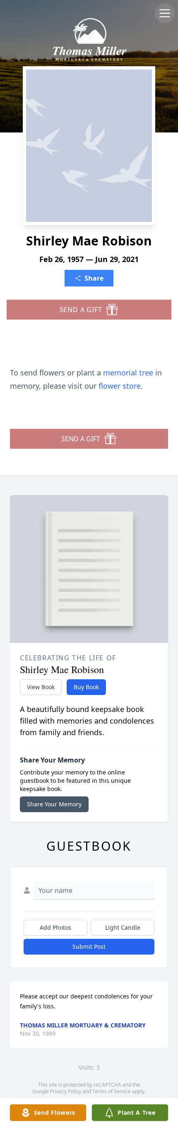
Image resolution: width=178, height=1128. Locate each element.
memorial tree (128, 373)
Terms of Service (111, 1091)
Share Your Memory (54, 804)
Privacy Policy (65, 1091)
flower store (120, 386)
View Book (41, 687)
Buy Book (86, 687)
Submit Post (89, 946)
